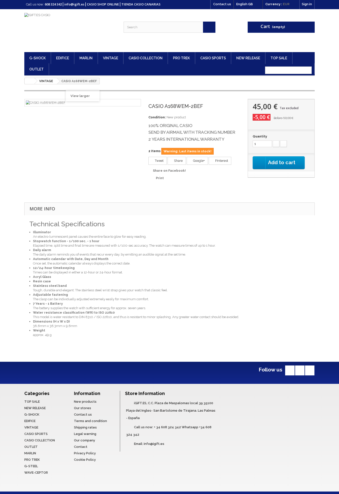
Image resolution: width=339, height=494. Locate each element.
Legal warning (85, 434)
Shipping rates (85, 427)
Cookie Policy (85, 459)
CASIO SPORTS (213, 58)
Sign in (307, 4)
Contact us (222, 4)
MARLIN (86, 58)
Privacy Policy (85, 453)
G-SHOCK (37, 58)
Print (160, 178)
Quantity (260, 136)
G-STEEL (31, 466)
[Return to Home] (29, 81)
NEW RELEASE (248, 58)
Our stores (82, 408)
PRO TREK (181, 58)
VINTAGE (110, 58)
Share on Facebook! (169, 170)
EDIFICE (62, 58)
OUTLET (36, 69)
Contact (80, 447)
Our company (84, 440)
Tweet (159, 161)
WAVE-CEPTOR (36, 472)
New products (85, 401)
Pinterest (221, 161)
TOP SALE (279, 58)
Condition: (157, 117)
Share (178, 161)
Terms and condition (90, 421)
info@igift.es (154, 444)
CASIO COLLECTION (146, 58)
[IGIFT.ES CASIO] (70, 30)
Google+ (198, 161)
